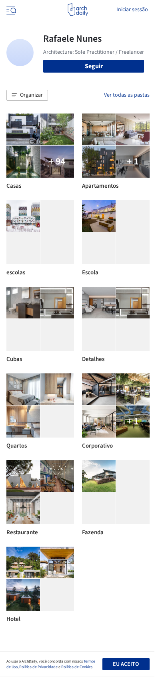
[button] (27, 95)
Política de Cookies (76, 667)
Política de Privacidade (38, 667)
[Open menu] (10, 9)
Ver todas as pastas (127, 95)
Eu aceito (126, 664)
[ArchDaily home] (78, 9)
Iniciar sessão (132, 9)
